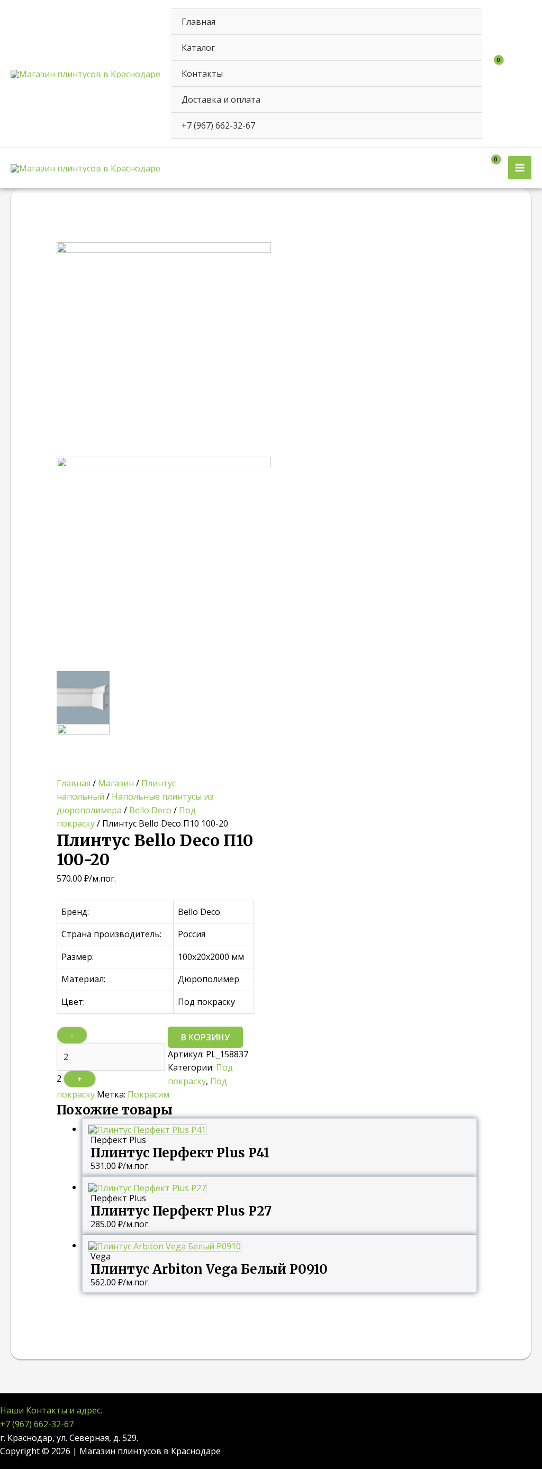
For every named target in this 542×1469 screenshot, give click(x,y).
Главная (198, 22)
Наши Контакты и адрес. (51, 1410)
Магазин (116, 783)
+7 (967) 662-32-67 (218, 125)
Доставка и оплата (221, 99)
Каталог (198, 47)
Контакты (202, 73)
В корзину (205, 1037)
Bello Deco (150, 810)
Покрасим (148, 1094)
